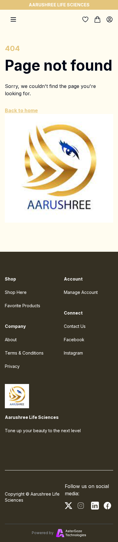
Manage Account (81, 292)
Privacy (12, 366)
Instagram (73, 352)
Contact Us (75, 326)
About (11, 339)
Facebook (74, 339)
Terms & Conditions (24, 352)
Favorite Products (22, 305)
